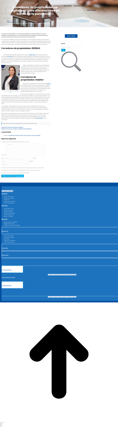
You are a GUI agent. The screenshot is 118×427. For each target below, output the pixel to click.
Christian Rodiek (39, 118)
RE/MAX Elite (32, 55)
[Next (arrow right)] (1, 425)
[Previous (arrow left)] (0, 425)
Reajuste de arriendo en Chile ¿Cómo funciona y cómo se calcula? (24, 135)
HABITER (49, 83)
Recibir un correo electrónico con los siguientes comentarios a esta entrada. (21, 170)
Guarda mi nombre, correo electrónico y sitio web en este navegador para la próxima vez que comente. (23, 167)
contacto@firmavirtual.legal (8, 277)
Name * (3, 158)
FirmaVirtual (10, 56)
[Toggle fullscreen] (2, 422)
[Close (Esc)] (0, 422)
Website (31, 161)
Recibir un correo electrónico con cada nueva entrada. (16, 173)
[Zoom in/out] (4, 422)
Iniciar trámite (71, 36)
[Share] (1, 422)
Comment (3, 155)
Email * (34, 158)
